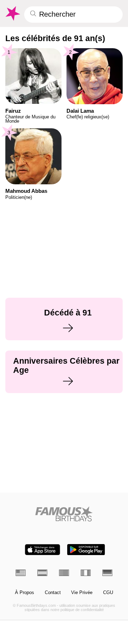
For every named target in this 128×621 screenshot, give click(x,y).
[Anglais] (21, 573)
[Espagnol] (42, 573)
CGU (108, 593)
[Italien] (86, 573)
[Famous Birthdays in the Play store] (86, 549)
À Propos (24, 593)
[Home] (64, 513)
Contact (53, 593)
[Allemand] (107, 573)
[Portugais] (64, 573)
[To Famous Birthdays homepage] (12, 13)
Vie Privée (81, 593)
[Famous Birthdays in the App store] (42, 549)
